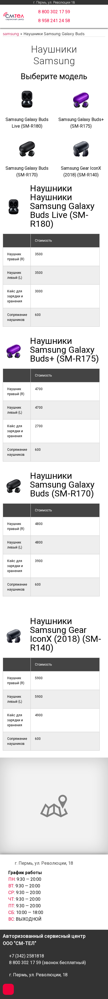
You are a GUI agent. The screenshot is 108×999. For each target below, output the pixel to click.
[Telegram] (8, 989)
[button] (54, 11)
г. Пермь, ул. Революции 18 (54, 2)
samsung (11, 33)
